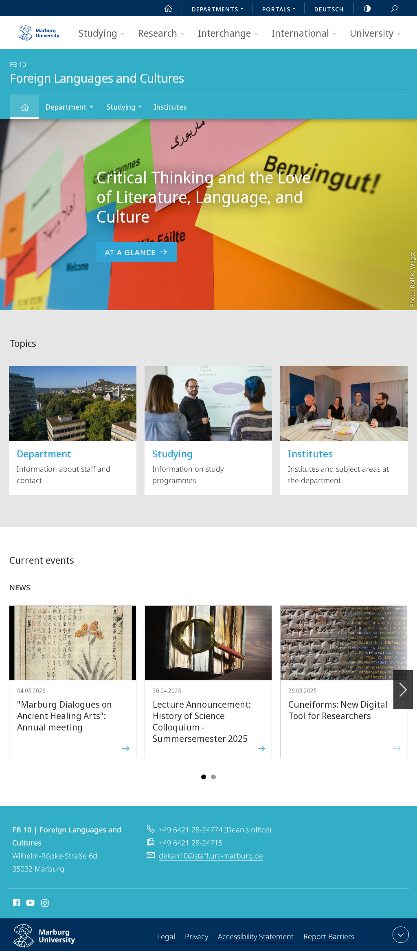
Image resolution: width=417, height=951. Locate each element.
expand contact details (401, 935)
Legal (166, 936)
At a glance (130, 252)
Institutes (170, 107)
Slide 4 (213, 776)
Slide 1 (203, 776)
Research (157, 33)
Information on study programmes (188, 466)
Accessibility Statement (256, 936)
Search (394, 8)
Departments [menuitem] (215, 9)
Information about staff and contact (63, 466)
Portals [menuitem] (276, 9)
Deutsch (329, 9)
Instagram (45, 904)
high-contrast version (367, 8)
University (372, 33)
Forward (403, 689)
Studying (98, 33)
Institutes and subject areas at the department (338, 466)
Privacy (196, 936)
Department (66, 107)
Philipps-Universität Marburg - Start (40, 30)
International (300, 33)
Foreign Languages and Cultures (24, 107)
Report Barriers (328, 936)
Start (168, 8)
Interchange (224, 33)
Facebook (16, 904)
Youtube (29, 904)
